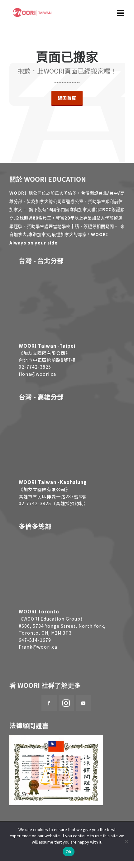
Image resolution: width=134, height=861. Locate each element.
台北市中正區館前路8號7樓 (47, 360)
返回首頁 (67, 98)
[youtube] (83, 703)
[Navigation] (121, 12)
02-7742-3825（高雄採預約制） (54, 503)
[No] (126, 841)
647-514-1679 (35, 640)
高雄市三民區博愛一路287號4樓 (52, 496)
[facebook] (49, 703)
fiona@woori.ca (37, 374)
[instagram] (66, 703)
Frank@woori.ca (38, 647)
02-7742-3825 (35, 367)
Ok (68, 851)
